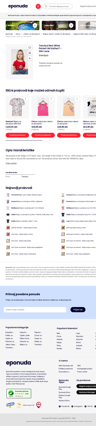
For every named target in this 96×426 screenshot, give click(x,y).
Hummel (79, 339)
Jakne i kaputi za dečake (11, 344)
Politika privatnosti (66, 369)
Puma (59, 336)
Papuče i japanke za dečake (24, 332)
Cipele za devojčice (9, 338)
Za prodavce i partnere (64, 372)
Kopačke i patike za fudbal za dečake (9, 332)
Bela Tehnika (48, 15)
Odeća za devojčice (31, 34)
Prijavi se (78, 309)
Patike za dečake (9, 335)
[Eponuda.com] (18, 6)
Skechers (79, 336)
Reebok (60, 339)
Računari (11, 15)
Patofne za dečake (24, 341)
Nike (58, 333)
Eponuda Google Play (65, 388)
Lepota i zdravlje (82, 15)
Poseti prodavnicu (17, 135)
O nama (63, 360)
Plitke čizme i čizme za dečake (25, 338)
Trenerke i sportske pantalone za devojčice (39, 344)
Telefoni (28, 15)
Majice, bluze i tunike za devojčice (56, 34)
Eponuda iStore (64, 392)
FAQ (79, 366)
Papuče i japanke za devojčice (38, 332)
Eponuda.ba (88, 421)
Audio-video (19, 15)
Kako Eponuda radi (66, 366)
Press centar (82, 372)
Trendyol (25, 177)
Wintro (78, 348)
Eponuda (9, 34)
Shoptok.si (76, 421)
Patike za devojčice (38, 341)
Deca (18, 34)
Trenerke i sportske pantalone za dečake (10, 348)
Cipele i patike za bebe (25, 335)
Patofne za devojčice (10, 341)
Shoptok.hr (82, 421)
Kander (59, 348)
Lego (78, 333)
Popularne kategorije (17, 327)
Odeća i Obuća (37, 15)
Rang (59, 345)
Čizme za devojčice (38, 335)
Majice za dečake (23, 344)
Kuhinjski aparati (59, 15)
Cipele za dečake (37, 338)
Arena (78, 342)
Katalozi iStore (64, 401)
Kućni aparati (71, 15)
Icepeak (79, 345)
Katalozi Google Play (64, 396)
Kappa (59, 342)
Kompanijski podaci (84, 369)
